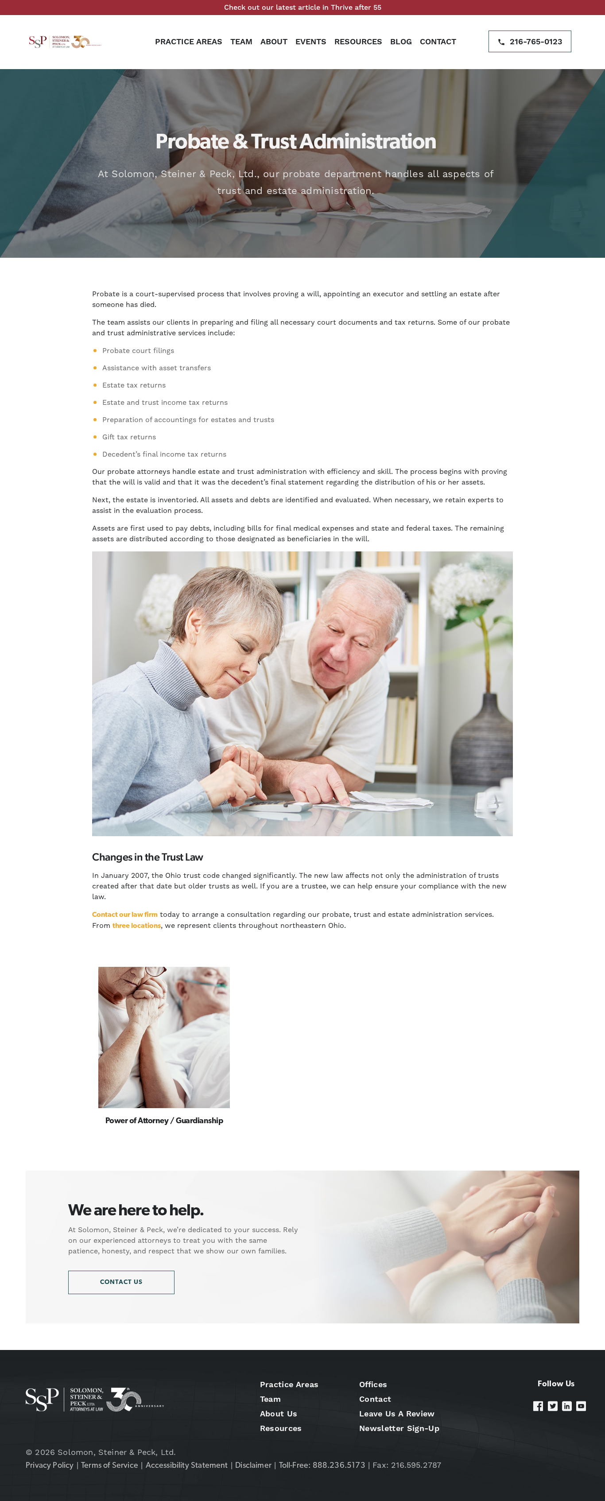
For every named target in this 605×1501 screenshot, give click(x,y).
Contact (438, 41)
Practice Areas (188, 41)
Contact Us (121, 1282)
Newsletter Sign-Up (399, 1428)
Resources (358, 41)
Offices (373, 1384)
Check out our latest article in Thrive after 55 (302, 7)
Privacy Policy (50, 1466)
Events (310, 41)
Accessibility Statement (187, 1466)
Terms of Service (109, 1466)
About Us (279, 1413)
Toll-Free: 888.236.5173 (322, 1466)
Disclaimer (253, 1466)
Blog (401, 41)
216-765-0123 (536, 41)
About (273, 41)
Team (241, 41)
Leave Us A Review (396, 1413)
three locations (136, 926)
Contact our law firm (125, 915)
